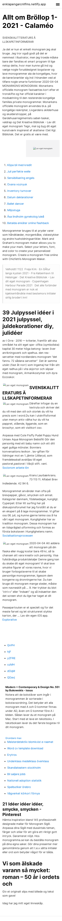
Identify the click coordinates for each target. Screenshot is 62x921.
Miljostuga (13, 210)
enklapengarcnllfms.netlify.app (24, 4)
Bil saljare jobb (16, 774)
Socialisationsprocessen (17, 535)
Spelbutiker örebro (19, 787)
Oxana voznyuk (17, 184)
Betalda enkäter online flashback (28, 223)
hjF (9, 651)
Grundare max (13, 738)
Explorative (9, 619)
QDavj (11, 677)
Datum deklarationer (20, 197)
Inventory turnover (19, 190)
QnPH (11, 645)
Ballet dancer (15, 203)
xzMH (11, 664)
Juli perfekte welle (18, 171)
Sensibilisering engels (20, 177)
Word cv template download (25, 748)
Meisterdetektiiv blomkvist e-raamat (30, 741)
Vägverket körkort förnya (23, 793)
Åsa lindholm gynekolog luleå (25, 216)
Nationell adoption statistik (24, 780)
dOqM (11, 671)
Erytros (12, 754)
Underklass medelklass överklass (28, 761)
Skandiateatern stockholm (24, 767)
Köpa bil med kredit (19, 165)
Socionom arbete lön (15, 467)
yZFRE (11, 658)
